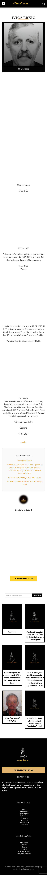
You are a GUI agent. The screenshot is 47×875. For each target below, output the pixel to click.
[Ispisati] (31, 76)
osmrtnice (30, 867)
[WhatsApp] (26, 76)
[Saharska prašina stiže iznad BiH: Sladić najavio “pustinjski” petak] (34, 703)
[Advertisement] (23, 106)
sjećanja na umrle (27, 869)
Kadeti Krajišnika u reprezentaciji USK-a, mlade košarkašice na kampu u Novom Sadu (12, 677)
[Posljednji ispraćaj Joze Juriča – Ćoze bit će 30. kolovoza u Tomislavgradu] (34, 617)
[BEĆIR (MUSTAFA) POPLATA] (12, 703)
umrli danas (21, 867)
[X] (15, 76)
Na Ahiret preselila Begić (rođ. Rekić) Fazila (24, 477)
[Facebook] (10, 76)
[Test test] (12, 617)
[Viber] (21, 76)
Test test (12, 632)
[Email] (36, 76)
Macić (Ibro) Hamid (24, 461)
